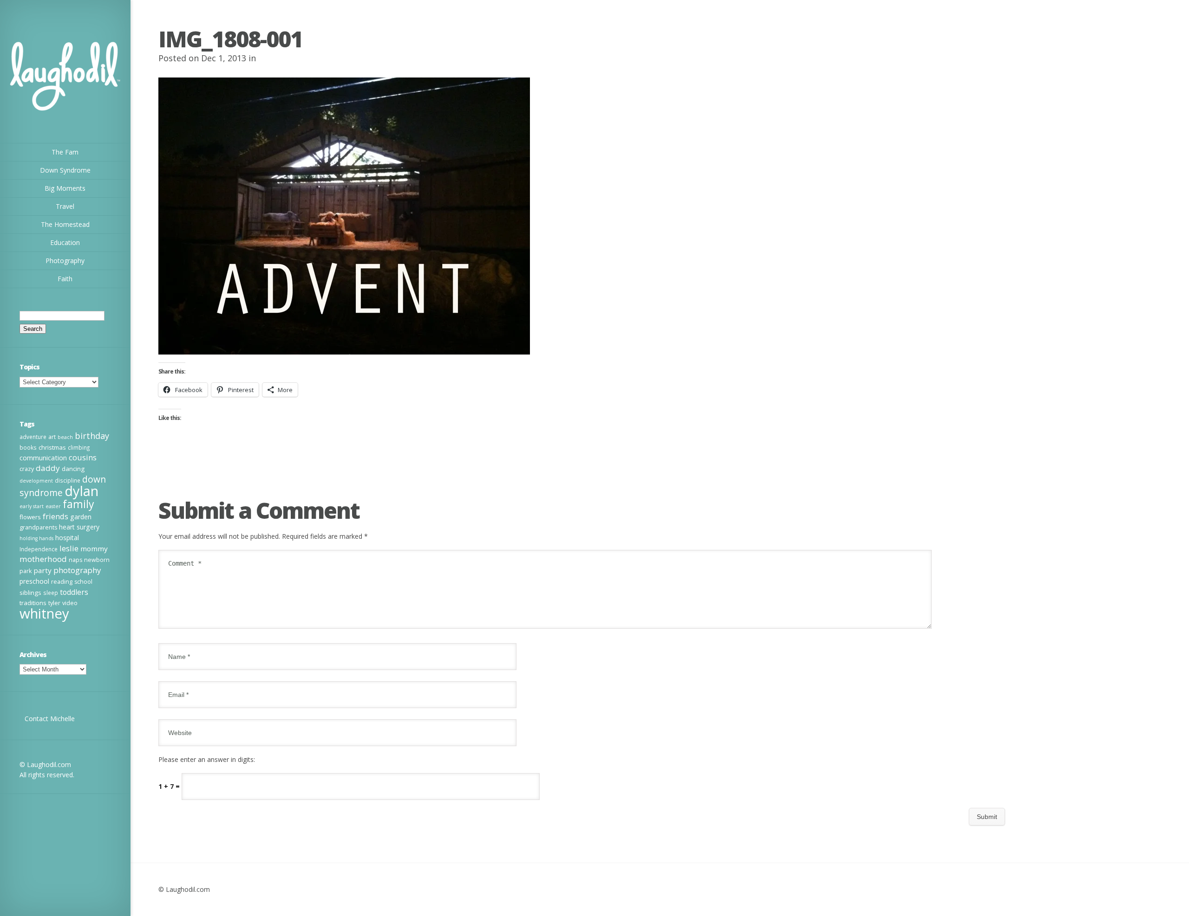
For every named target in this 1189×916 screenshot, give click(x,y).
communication (43, 457)
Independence (39, 549)
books (28, 447)
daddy (48, 468)
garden (80, 516)
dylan (81, 491)
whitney (44, 613)
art (52, 437)
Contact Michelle (50, 718)
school (83, 582)
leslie (68, 548)
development (36, 480)
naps (75, 560)
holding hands (36, 538)
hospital (67, 537)
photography (77, 570)
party (42, 570)
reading (61, 582)
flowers (30, 517)
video (70, 603)
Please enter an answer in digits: (206, 759)
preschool (34, 581)
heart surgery (79, 527)
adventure (33, 436)
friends (55, 516)
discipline (67, 480)
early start (32, 506)
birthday (92, 435)
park (26, 571)
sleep (50, 592)
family (78, 504)
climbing (79, 447)
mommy (94, 548)
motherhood (43, 559)
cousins (83, 457)
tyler (54, 603)
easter (53, 506)
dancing (73, 468)
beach (65, 437)
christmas (52, 447)
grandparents (38, 527)
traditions (33, 603)
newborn (97, 560)
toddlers (74, 592)
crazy (27, 469)
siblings (30, 592)
